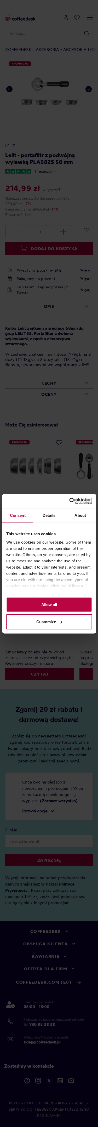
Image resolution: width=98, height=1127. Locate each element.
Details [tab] (49, 515)
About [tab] (80, 515)
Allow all (49, 604)
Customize (46, 621)
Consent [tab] (18, 515)
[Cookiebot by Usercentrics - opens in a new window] (70, 501)
